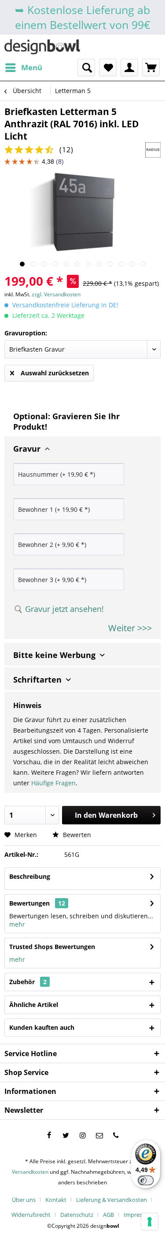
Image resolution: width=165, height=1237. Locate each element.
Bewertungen (29, 903)
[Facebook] (49, 1135)
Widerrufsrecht (31, 1215)
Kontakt (55, 1200)
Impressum (139, 1215)
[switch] (146, 1180)
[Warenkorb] (151, 67)
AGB (108, 1215)
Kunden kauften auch (41, 1027)
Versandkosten (30, 1172)
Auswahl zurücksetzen (55, 373)
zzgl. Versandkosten (56, 294)
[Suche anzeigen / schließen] (86, 67)
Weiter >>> (130, 628)
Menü (31, 67)
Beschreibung (29, 876)
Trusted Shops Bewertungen (52, 946)
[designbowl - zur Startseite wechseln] (42, 46)
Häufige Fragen (53, 783)
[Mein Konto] (129, 67)
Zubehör (28, 982)
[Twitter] (66, 1135)
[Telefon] (116, 1135)
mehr (17, 924)
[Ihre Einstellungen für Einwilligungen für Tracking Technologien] (149, 1221)
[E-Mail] (99, 1135)
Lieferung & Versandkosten (111, 1200)
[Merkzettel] (108, 67)
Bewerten (76, 835)
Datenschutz (76, 1215)
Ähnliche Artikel (33, 1004)
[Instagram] (83, 1135)
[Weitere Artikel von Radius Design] (153, 150)
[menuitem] (23, 67)
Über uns (24, 1200)
